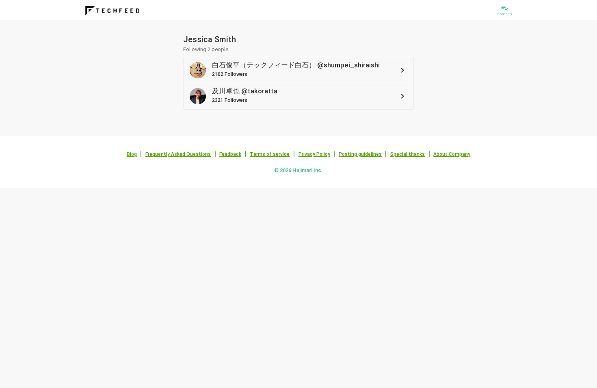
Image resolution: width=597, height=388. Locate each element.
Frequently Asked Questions (178, 154)
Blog (132, 154)
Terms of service (270, 154)
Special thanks (407, 154)
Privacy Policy (314, 154)
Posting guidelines (360, 154)
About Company (451, 154)
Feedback (230, 154)
